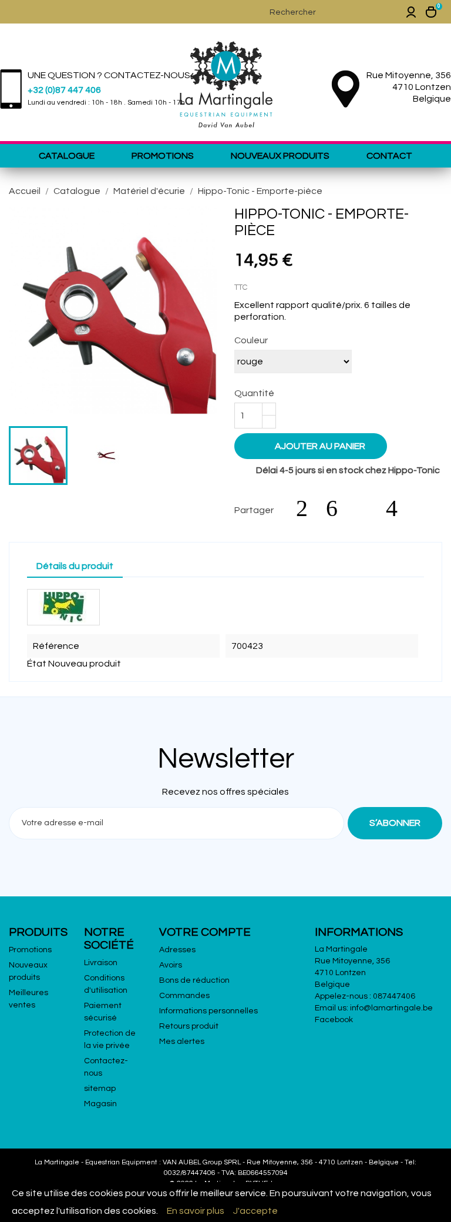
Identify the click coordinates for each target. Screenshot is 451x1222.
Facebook (334, 1020)
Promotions (163, 155)
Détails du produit (74, 566)
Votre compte (205, 932)
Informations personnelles (208, 1011)
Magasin (100, 1104)
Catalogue (67, 155)
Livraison (100, 963)
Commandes (184, 996)
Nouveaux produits (280, 155)
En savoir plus (195, 1211)
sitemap (100, 1088)
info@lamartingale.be (391, 1008)
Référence (56, 646)
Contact (389, 155)
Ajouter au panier (312, 445)
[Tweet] (337, 508)
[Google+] (367, 508)
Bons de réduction (194, 980)
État (36, 663)
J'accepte (255, 1211)
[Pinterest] (397, 508)
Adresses (177, 950)
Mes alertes (181, 1041)
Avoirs (170, 965)
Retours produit (188, 1026)
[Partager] (307, 508)
